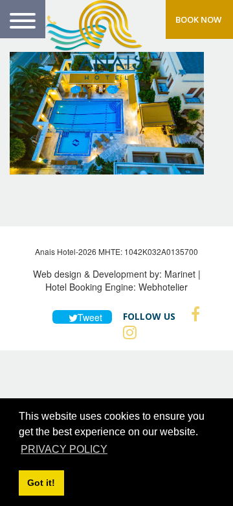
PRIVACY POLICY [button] (64, 449)
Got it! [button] (41, 482)
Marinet (179, 273)
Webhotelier (163, 286)
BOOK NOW (198, 19)
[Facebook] (192, 314)
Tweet (88, 317)
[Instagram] (126, 332)
